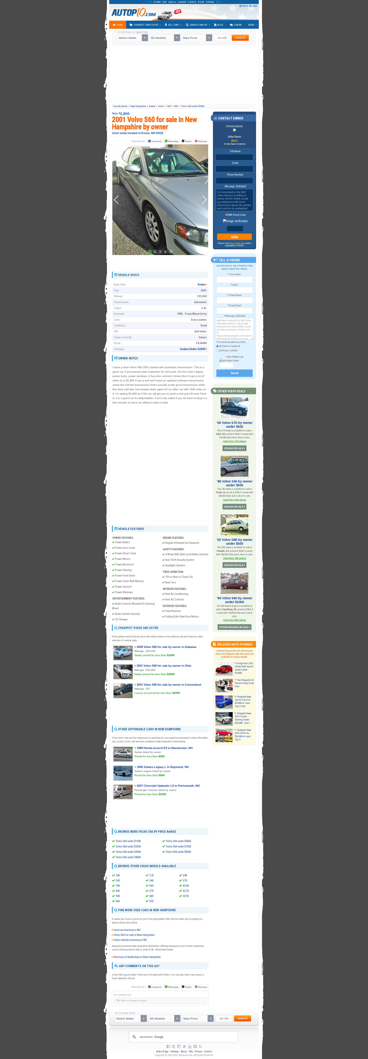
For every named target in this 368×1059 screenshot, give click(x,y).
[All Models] (165, 37)
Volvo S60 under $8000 (178, 852)
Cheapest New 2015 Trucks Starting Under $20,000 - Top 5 (243, 718)
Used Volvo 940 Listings (234, 620)
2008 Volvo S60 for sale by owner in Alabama (166, 646)
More (251, 24)
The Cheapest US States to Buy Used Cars (244, 683)
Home (120, 24)
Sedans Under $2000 (192, 349)
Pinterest (202, 141)
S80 (151, 896)
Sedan (201, 284)
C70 (151, 875)
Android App (162, 1051)
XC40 (186, 885)
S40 (151, 880)
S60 (151, 885)
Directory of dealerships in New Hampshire (137, 957)
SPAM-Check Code (234, 214)
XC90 (186, 896)
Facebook (157, 141)
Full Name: (234, 151)
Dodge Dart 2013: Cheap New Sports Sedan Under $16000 (244, 668)
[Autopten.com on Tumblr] (195, 1046)
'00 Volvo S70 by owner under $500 (234, 425)
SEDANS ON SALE (233, 448)
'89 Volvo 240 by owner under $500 (234, 483)
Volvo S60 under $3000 (128, 852)
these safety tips (237, 243)
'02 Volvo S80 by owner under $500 (234, 541)
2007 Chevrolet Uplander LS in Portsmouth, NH (168, 785)
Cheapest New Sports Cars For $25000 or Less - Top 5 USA (243, 701)
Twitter (188, 141)
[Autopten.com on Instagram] (179, 1046)
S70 (151, 891)
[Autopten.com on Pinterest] (173, 1046)
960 (118, 901)
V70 (185, 880)
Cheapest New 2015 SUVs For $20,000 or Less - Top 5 (243, 735)
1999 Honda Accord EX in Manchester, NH (165, 748)
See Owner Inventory (236, 144)
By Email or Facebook (229, 346)
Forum (238, 24)
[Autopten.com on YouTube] (189, 1046)
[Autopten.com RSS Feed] (200, 1046)
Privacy (198, 1051)
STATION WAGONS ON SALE (233, 627)
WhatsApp (173, 141)
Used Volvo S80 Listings (234, 558)
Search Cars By (198, 24)
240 (118, 875)
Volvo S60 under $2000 (128, 846)
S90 (151, 901)
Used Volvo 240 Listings (234, 499)
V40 (185, 875)
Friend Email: (235, 305)
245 (118, 880)
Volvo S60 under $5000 (178, 841)
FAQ (191, 1051)
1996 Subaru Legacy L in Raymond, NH (163, 767)
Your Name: (234, 274)
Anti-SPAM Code (234, 356)
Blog (220, 24)
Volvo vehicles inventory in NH (130, 940)
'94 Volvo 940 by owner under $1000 (234, 600)
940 (118, 896)
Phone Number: (234, 174)
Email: (234, 162)
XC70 (186, 891)
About (184, 1051)
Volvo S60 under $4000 (128, 857)
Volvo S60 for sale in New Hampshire (134, 935)
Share (245, 5)
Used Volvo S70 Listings (234, 441)
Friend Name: (234, 295)
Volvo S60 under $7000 (178, 846)
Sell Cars (173, 24)
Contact (208, 1051)
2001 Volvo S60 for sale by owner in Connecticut (169, 684)
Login (254, 5)
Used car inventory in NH (127, 930)
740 (118, 885)
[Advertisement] (184, 75)
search (240, 37)
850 (118, 891)
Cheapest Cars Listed (146, 24)
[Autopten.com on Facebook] (168, 1046)
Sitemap (175, 1051)
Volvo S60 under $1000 (128, 841)
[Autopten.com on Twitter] (184, 1046)
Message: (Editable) (234, 186)
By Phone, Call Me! (228, 350)
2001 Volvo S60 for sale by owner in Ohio (164, 665)
